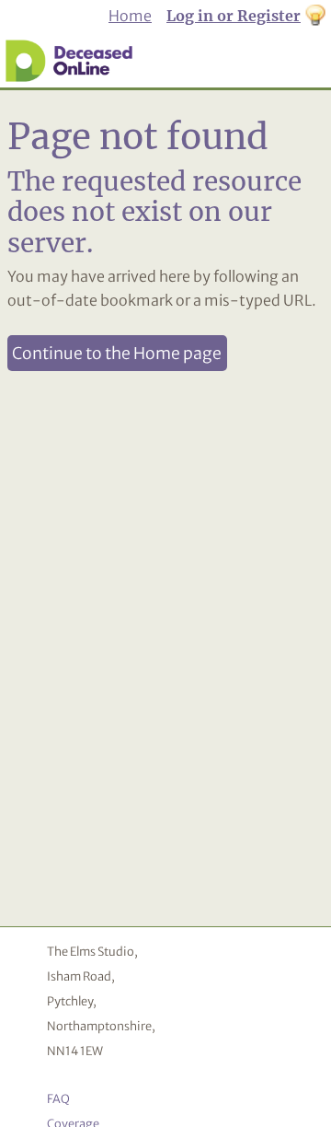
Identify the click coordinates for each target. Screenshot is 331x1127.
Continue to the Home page (117, 353)
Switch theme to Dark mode (315, 16)
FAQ (58, 1098)
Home (130, 15)
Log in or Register (233, 15)
